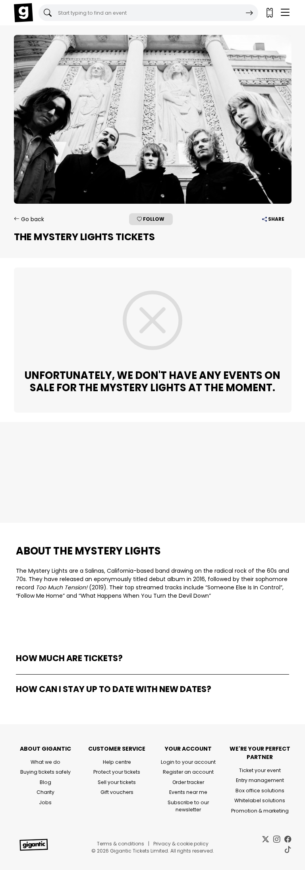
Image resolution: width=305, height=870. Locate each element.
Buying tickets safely (45, 772)
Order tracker (188, 782)
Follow (153, 219)
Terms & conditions (120, 843)
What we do (45, 762)
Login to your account (188, 762)
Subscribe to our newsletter (188, 806)
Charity (45, 792)
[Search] (249, 12)
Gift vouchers (116, 792)
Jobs (45, 802)
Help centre (117, 762)
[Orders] (269, 12)
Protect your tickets (116, 772)
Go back (31, 219)
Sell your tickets (117, 782)
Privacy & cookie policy (180, 843)
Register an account (188, 772)
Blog (45, 782)
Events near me (188, 792)
